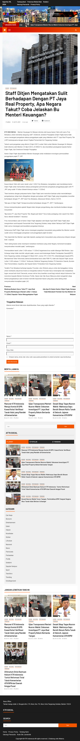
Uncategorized (11, 581)
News (8, 548)
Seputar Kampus (11, 566)
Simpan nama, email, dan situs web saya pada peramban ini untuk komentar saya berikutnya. (40, 357)
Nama (8, 336)
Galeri (8, 526)
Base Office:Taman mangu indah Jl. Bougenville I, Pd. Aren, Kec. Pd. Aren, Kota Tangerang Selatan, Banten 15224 (37, 703)
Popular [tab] (34, 442)
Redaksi (45, 2)
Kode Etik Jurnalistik (24, 735)
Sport (8, 570)
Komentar (10, 308)
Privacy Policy (35, 4)
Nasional (11, 398)
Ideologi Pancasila (23, 4)
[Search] (76, 30)
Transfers (9, 574)
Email (8, 343)
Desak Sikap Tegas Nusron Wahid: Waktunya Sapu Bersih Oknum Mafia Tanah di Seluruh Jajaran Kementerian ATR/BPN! (64, 409)
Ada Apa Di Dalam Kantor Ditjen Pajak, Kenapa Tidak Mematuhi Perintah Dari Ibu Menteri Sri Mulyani (59, 290)
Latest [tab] (10, 442)
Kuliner (8, 537)
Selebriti (9, 563)
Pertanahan (13, 88)
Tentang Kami (21, 2)
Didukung (52, 739)
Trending (6, 400)
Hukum (7, 88)
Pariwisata (9, 552)
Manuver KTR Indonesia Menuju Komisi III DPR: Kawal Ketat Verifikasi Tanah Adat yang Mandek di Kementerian (15, 409)
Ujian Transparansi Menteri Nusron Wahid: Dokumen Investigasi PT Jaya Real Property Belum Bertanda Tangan (40, 409)
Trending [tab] (57, 442)
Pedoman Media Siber (34, 2)
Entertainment (10, 522)
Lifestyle (9, 541)
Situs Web (9, 350)
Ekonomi (9, 519)
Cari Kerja (9, 515)
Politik (8, 559)
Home (5, 732)
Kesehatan (9, 533)
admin (9, 122)
